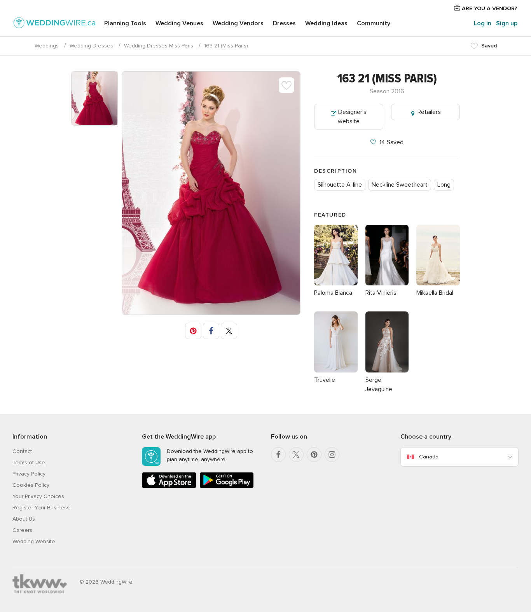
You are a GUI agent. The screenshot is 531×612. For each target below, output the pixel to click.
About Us (23, 519)
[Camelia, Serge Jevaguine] (387, 370)
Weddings (47, 45)
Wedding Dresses (91, 45)
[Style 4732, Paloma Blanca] (336, 283)
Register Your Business (41, 507)
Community (373, 23)
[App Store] (169, 486)
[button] (193, 331)
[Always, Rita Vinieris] (387, 283)
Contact (22, 451)
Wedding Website (33, 541)
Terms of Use (28, 462)
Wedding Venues (179, 23)
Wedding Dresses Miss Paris (158, 45)
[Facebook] (278, 454)
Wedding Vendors (238, 23)
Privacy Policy (28, 473)
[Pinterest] (314, 454)
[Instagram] (332, 454)
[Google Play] (226, 486)
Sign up (506, 23)
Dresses (284, 23)
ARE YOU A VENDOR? (488, 8)
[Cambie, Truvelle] (336, 370)
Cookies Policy (30, 485)
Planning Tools (125, 23)
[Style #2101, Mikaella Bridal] (438, 283)
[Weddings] (54, 24)
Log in (482, 23)
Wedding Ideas (326, 23)
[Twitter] (296, 454)
